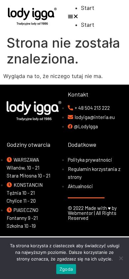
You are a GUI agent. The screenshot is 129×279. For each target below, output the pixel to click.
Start (87, 7)
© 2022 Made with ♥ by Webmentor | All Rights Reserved (92, 213)
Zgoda (66, 269)
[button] (97, 16)
